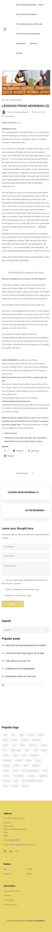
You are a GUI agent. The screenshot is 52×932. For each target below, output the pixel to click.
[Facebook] (5, 851)
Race (26, 765)
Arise (13, 735)
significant (43, 776)
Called (31, 735)
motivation (7, 760)
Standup (6, 781)
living (15, 755)
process (6, 765)
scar (44, 771)
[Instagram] (16, 851)
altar (5, 735)
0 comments (9, 116)
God (5, 750)
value (5, 786)
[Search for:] (26, 630)
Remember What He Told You (20, 676)
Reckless (36, 765)
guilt (35, 750)
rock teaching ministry (30, 771)
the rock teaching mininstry (32, 781)
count (5, 740)
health (44, 750)
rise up (6, 771)
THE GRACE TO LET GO (18, 661)
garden (43, 745)
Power (29, 760)
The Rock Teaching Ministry (17, 112)
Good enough (16, 750)
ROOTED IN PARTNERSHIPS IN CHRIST (26, 645)
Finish (22, 745)
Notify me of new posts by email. (18, 595)
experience (36, 740)
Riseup (15, 771)
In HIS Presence (11, 100)
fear (14, 745)
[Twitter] (11, 851)
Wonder (15, 786)
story (16, 781)
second (6, 776)
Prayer (38, 760)
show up (32, 776)
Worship (25, 786)
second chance (19, 776)
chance (40, 735)
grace (27, 750)
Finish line (32, 745)
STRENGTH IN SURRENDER (20, 668)
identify (6, 755)
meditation (33, 755)
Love (23, 755)
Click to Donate (10, 433)
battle (22, 735)
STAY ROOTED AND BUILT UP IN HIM (24, 653)
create (14, 740)
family (6, 745)
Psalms (16, 765)
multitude (19, 760)
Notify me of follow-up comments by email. (22, 589)
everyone (25, 740)
